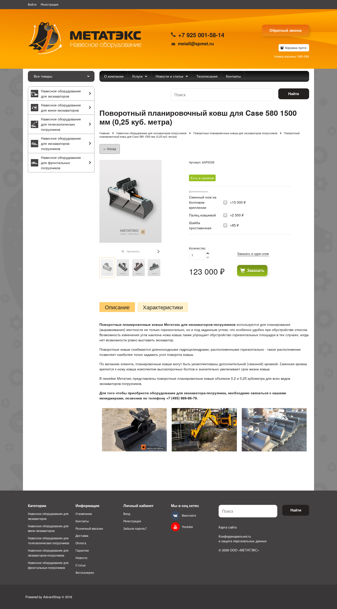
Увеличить (133, 251)
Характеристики (163, 307)
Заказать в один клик (253, 253)
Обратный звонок (285, 30)
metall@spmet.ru (196, 43)
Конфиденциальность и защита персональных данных (243, 538)
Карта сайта (228, 527)
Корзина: (295, 48)
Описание (117, 307)
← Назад (109, 149)
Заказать (255, 270)
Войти (32, 4)
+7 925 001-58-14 (201, 35)
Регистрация (49, 4)
